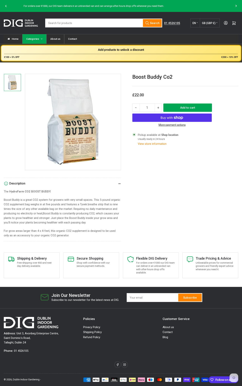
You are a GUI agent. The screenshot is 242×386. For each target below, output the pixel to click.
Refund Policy (91, 337)
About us (168, 327)
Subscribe (190, 297)
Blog (165, 337)
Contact (168, 332)
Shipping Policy (92, 332)
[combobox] (103, 23)
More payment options (172, 124)
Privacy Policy (91, 327)
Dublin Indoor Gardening (26, 379)
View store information (152, 144)
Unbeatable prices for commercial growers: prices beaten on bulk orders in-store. (135, 6)
